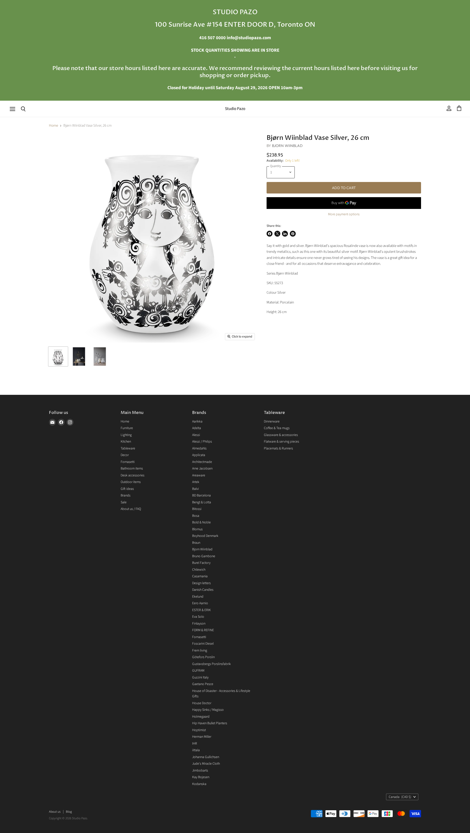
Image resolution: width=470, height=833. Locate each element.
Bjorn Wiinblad (287, 145)
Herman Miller (201, 736)
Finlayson (198, 623)
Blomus (197, 529)
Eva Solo (198, 616)
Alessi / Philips (202, 441)
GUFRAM (198, 670)
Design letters (201, 583)
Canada (400, 797)
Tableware (128, 448)
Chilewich (198, 569)
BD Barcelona (201, 495)
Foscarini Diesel (203, 643)
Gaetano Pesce (202, 684)
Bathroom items (132, 468)
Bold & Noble (201, 522)
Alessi (196, 435)
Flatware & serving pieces (281, 441)
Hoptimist (199, 730)
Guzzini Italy (200, 677)
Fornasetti (128, 461)
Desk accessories (132, 475)
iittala (196, 750)
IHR (194, 743)
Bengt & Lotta (201, 502)
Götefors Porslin (203, 657)
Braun (196, 542)
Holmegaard (201, 716)
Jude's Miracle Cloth (206, 763)
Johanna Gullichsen (205, 757)
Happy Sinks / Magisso (208, 709)
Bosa (195, 515)
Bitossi (196, 509)
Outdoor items (131, 482)
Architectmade (202, 461)
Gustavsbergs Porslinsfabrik (211, 664)
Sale (124, 502)
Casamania (200, 576)
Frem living (199, 650)
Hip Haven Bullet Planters (209, 723)
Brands (125, 495)
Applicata (198, 455)
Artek (195, 482)
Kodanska (199, 784)
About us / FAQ (131, 509)
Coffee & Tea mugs (277, 428)
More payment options (344, 214)
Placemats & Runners (278, 448)
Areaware (198, 475)
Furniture (127, 428)
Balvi (195, 488)
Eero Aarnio (200, 603)
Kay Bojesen (200, 777)
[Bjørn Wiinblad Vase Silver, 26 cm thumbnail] (58, 356)
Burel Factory (201, 562)
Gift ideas (127, 488)
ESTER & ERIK (201, 610)
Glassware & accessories (281, 435)
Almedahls (199, 448)
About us (54, 811)
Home (53, 125)
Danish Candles (202, 589)
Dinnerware (272, 421)
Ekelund (197, 596)
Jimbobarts (200, 770)
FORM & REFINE (203, 630)
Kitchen (126, 441)
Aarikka (197, 421)
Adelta (196, 428)
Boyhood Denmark (205, 535)
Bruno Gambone (203, 556)
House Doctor (201, 703)
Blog (69, 811)
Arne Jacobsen (202, 468)
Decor (125, 455)
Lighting (126, 435)
